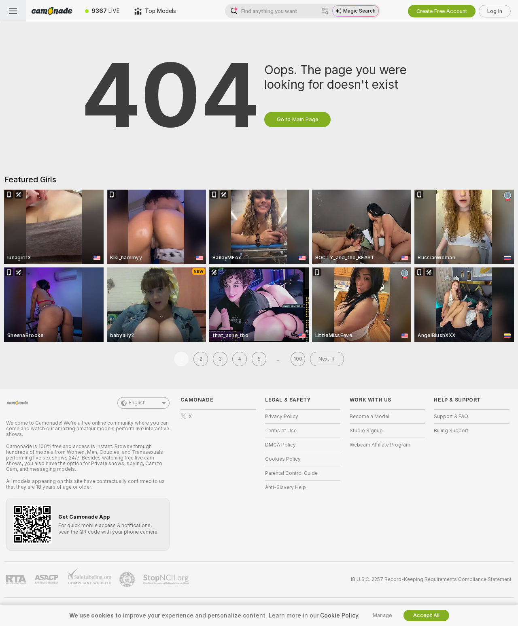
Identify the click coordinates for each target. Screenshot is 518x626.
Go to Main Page (297, 119)
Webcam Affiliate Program (380, 445)
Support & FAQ (451, 416)
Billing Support (451, 431)
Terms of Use (281, 431)
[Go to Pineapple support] (127, 579)
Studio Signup (366, 431)
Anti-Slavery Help (285, 487)
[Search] (325, 11)
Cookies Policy (283, 459)
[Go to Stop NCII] (167, 579)
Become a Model (369, 416)
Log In (494, 11)
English (137, 403)
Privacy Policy (281, 416)
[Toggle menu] (13, 11)
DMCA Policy (280, 445)
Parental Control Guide (291, 473)
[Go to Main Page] (52, 11)
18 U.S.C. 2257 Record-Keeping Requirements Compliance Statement (431, 579)
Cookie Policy (339, 615)
